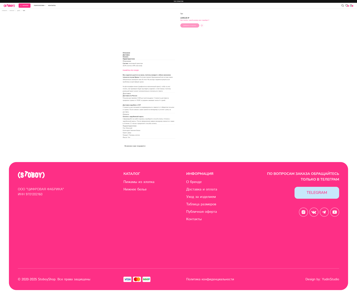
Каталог (12, 10)
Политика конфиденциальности (210, 279)
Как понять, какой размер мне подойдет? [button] (194, 20)
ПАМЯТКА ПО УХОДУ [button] (131, 70)
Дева (18, 10)
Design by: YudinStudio (322, 279)
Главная (4, 10)
